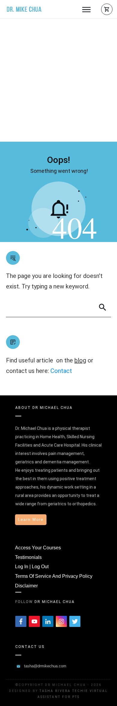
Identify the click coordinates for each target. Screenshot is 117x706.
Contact (61, 370)
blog (80, 360)
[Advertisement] (58, 80)
